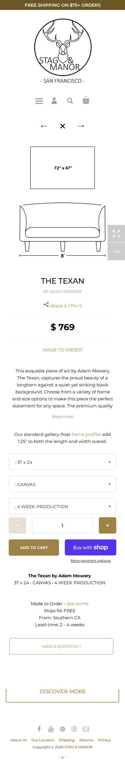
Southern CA (67, 617)
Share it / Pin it (65, 306)
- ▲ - (62, 757)
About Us (18, 740)
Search (70, 100)
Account (54, 100)
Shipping (67, 740)
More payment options (91, 560)
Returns (86, 740)
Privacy (104, 740)
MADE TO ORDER (62, 350)
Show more (62, 416)
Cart (86, 100)
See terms (77, 603)
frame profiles (86, 434)
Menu (39, 100)
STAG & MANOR (78, 747)
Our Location (42, 740)
